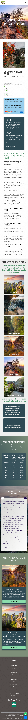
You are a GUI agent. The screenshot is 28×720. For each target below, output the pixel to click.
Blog (14, 686)
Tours (14, 670)
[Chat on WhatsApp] (25, 713)
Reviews (14, 674)
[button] (25, 2)
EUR (5, 83)
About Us (14, 668)
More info (14, 601)
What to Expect (14, 684)
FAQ (14, 681)
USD (8, 83)
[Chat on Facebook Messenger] (25, 717)
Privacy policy (14, 695)
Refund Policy (14, 697)
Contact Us (14, 672)
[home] (6, 3)
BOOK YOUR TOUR (8, 95)
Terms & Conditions (14, 693)
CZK (11, 83)
